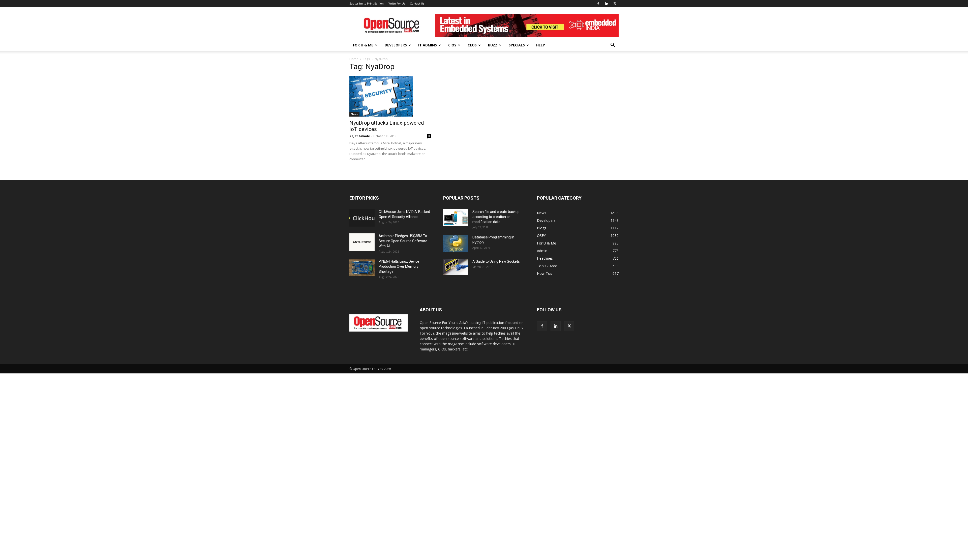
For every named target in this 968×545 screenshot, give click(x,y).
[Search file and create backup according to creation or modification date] (455, 217)
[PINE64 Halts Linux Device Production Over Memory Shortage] (362, 267)
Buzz (492, 45)
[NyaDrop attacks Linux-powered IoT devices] (390, 96)
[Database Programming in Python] (455, 243)
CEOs (472, 45)
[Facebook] (598, 3)
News (354, 114)
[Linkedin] (606, 3)
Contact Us (417, 3)
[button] (613, 45)
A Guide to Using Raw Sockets (496, 261)
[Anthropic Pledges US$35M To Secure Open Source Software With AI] (362, 242)
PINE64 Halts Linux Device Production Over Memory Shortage (399, 266)
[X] (615, 3)
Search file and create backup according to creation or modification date (496, 217)
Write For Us (396, 3)
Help (540, 45)
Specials (517, 45)
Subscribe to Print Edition (366, 3)
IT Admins (427, 45)
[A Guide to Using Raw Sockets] (455, 267)
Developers (396, 45)
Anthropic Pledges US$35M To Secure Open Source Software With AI (403, 241)
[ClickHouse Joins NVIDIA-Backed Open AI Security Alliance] (362, 218)
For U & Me (363, 45)
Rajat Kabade (359, 136)
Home (353, 59)
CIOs (452, 45)
